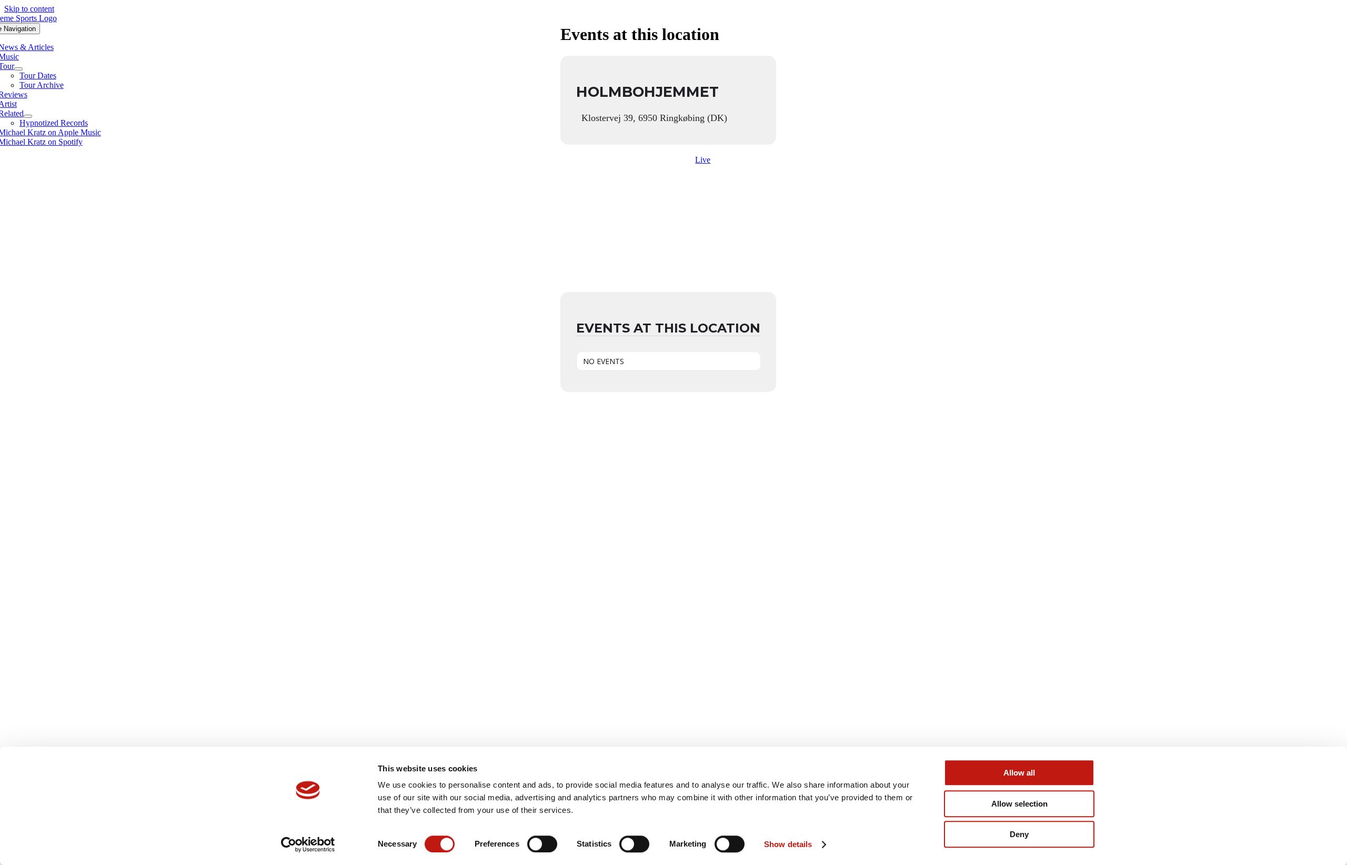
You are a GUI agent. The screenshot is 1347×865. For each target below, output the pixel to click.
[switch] (542, 844)
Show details (788, 844)
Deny (1019, 834)
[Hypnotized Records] (673, 448)
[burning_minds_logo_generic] (674, 727)
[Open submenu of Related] (28, 116)
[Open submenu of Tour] (18, 69)
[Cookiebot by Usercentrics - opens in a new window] (308, 844)
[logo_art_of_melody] (674, 588)
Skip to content (29, 8)
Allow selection (1019, 803)
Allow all (1019, 772)
